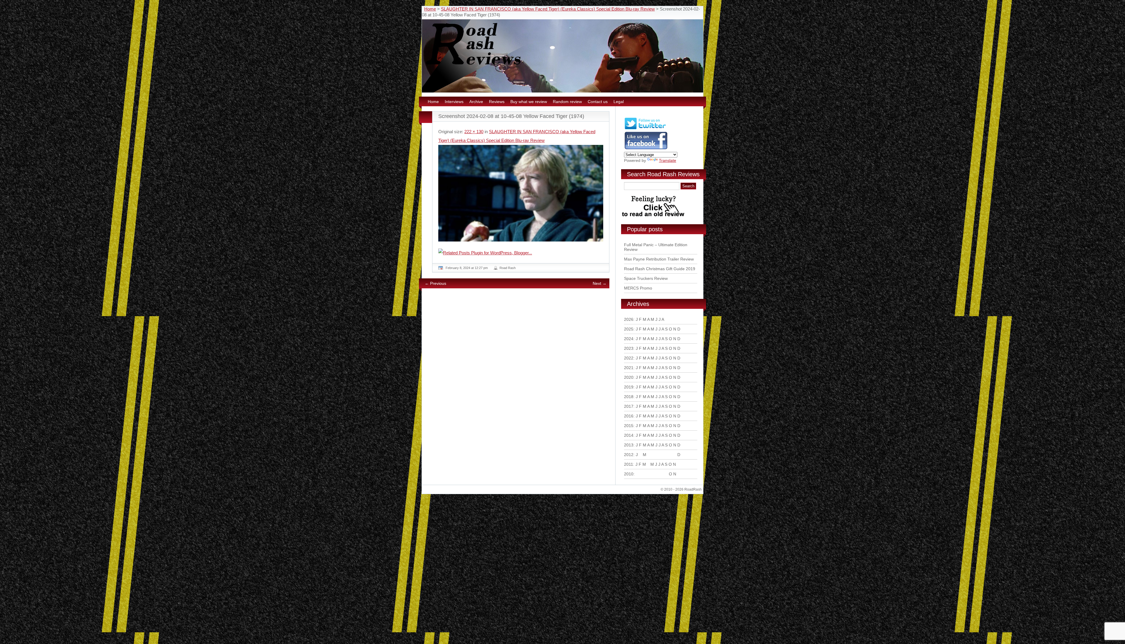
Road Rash (508, 268)
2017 (628, 406)
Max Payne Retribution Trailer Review (659, 259)
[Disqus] (521, 372)
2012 (628, 454)
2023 (628, 348)
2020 (628, 377)
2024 (628, 338)
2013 (628, 445)
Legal (618, 101)
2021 (628, 367)
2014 (628, 435)
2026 (628, 319)
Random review (567, 101)
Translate (667, 160)
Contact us (598, 101)
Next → (599, 283)
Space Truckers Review (646, 278)
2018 (628, 396)
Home (430, 8)
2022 (628, 358)
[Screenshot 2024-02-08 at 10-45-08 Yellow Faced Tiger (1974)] (520, 193)
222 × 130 (473, 131)
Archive (476, 101)
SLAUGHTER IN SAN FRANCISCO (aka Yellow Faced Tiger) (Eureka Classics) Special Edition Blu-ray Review (548, 8)
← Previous (435, 283)
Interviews (454, 101)
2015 (628, 425)
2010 (628, 474)
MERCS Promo (638, 288)
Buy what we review (528, 101)
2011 (628, 464)
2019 (628, 387)
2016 (628, 416)
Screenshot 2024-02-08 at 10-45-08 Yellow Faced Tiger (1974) (511, 116)
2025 (628, 329)
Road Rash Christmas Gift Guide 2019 (659, 268)
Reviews (496, 101)
